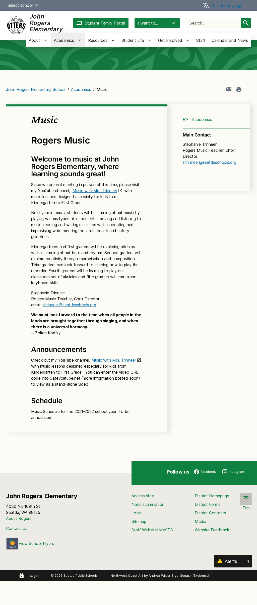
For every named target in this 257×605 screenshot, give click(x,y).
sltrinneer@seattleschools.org (69, 304)
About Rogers (18, 518)
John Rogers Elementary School (36, 89)
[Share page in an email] (229, 89)
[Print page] (239, 89)
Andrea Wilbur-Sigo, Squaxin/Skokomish (179, 575)
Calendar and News (230, 40)
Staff (201, 40)
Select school (20, 5)
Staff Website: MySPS (152, 529)
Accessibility (143, 495)
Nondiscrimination (148, 504)
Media (200, 521)
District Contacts (210, 512)
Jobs (136, 512)
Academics (81, 89)
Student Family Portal (105, 23)
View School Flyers (36, 543)
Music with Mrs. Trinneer (95, 190)
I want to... (148, 23)
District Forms (207, 504)
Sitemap (139, 521)
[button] (36, 5)
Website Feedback (212, 529)
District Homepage (212, 495)
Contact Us (16, 528)
